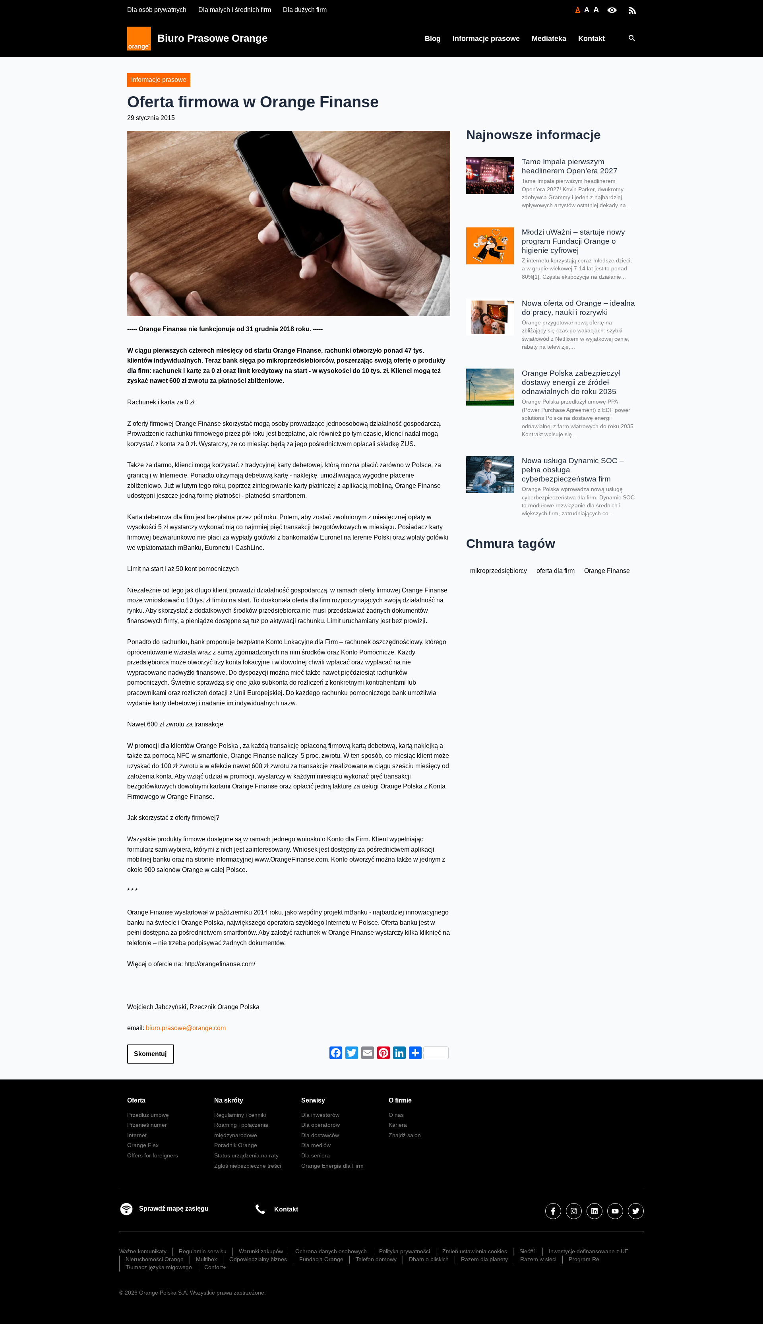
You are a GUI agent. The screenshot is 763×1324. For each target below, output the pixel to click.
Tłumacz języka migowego (159, 1267)
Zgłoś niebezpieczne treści (247, 1166)
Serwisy (313, 1100)
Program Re (584, 1259)
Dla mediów (316, 1145)
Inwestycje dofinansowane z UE (588, 1251)
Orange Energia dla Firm (332, 1166)
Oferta (136, 1100)
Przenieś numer (147, 1125)
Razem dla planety (484, 1259)
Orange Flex (143, 1145)
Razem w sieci (538, 1259)
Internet (137, 1135)
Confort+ (215, 1267)
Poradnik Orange (235, 1145)
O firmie (400, 1100)
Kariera (398, 1125)
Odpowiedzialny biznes (258, 1259)
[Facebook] (553, 1211)
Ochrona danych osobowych (331, 1251)
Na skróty (228, 1100)
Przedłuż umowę (148, 1115)
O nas (396, 1115)
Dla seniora (315, 1155)
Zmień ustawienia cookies (474, 1251)
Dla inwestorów (320, 1115)
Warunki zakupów (261, 1251)
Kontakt (591, 39)
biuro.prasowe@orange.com (186, 1028)
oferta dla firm (555, 570)
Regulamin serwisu (203, 1251)
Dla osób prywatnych (156, 9)
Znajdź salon (405, 1135)
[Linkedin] (594, 1211)
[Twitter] (636, 1211)
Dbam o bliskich (429, 1259)
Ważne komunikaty (143, 1251)
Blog (433, 39)
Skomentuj (150, 1053)
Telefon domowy (376, 1259)
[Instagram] (574, 1211)
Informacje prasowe (486, 39)
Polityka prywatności (404, 1251)
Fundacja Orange (321, 1259)
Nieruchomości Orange (155, 1259)
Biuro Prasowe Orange (212, 38)
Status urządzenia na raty (246, 1155)
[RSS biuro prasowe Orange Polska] (632, 9)
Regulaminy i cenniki (240, 1115)
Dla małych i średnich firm (234, 9)
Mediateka (549, 39)
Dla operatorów (320, 1125)
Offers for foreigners (152, 1155)
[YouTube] (615, 1211)
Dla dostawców (320, 1135)
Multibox (206, 1259)
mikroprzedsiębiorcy (498, 570)
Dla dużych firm (305, 9)
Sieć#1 (527, 1251)
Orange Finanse (607, 570)
